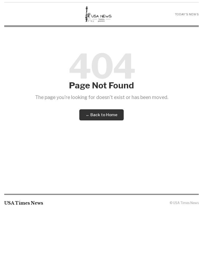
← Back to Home (101, 114)
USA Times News (23, 203)
